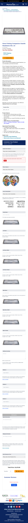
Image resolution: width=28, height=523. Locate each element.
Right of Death (5, 330)
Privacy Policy (18, 519)
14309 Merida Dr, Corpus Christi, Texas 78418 (14, 514)
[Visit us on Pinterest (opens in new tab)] (17, 507)
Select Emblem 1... (6, 372)
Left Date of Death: (6, 269)
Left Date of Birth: (6, 250)
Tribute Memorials (10, 510)
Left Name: (5, 230)
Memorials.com (14, 513)
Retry (5, 160)
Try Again (14, 485)
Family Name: (5, 212)
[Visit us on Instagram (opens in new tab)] (14, 507)
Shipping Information (6, 433)
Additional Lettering (6, 351)
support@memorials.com (14, 515)
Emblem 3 (4, 398)
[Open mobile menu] (26, 4)
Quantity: (6, 471)
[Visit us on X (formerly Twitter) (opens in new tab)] (11, 507)
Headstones (8, 9)
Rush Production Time (7, 454)
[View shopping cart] (23, 4)
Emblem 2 (4, 384)
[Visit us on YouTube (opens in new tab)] (19, 507)
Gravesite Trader (18, 510)
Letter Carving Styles (7, 191)
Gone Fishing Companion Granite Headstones (11, 10)
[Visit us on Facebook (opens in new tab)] (8, 507)
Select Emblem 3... (6, 401)
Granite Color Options (7, 148)
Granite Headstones (14, 9)
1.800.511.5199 (16, 517)
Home (3, 9)
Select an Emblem (5, 379)
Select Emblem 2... (6, 387)
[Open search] (2, 4)
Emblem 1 (4, 369)
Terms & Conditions (11, 519)
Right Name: (5, 290)
